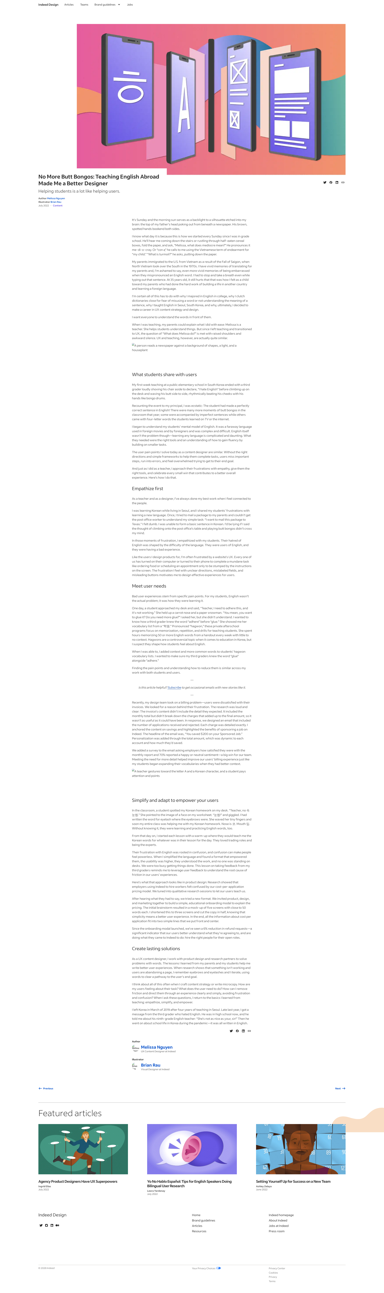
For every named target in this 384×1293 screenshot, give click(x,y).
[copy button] (343, 182)
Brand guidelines (203, 1220)
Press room (277, 1231)
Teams (84, 4)
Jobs (130, 4)
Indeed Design (48, 4)
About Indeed (278, 1220)
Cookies (273, 1272)
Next (338, 1088)
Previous (48, 1088)
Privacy (273, 1276)
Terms (272, 1281)
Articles (69, 4)
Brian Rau (56, 201)
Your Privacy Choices (203, 1268)
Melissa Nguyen (56, 198)
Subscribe (174, 687)
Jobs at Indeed (279, 1226)
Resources (199, 1231)
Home (196, 1215)
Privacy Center (277, 1268)
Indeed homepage (281, 1215)
